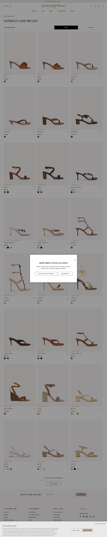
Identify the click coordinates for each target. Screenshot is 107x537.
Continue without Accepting (100, 523)
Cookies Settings (76, 530)
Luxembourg (65, 273)
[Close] (75, 260)
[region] (53, 529)
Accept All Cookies (87, 530)
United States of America (46, 273)
